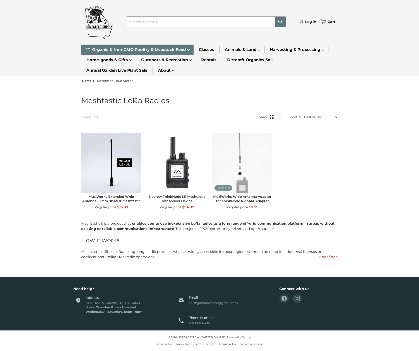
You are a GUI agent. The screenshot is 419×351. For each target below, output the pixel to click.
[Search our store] (280, 22)
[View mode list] (280, 117)
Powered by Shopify (239, 337)
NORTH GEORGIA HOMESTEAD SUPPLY (202, 337)
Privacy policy (183, 344)
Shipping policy (227, 344)
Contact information (251, 344)
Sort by (296, 117)
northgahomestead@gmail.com (213, 303)
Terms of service (204, 344)
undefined (328, 257)
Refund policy (164, 344)
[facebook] (284, 298)
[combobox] (204, 22)
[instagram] (297, 298)
